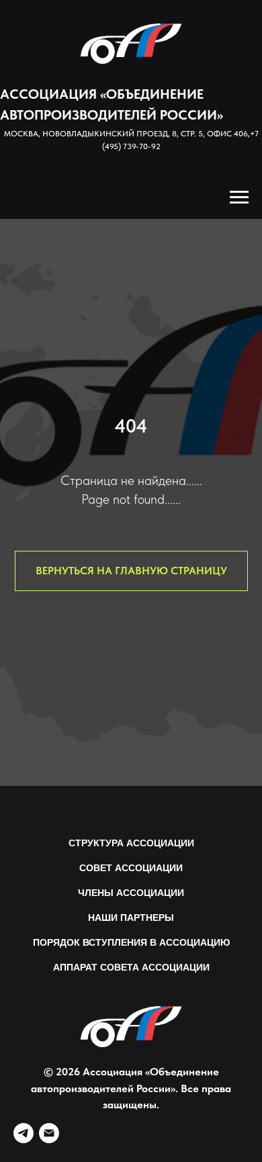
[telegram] (23, 1133)
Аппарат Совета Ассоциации (131, 967)
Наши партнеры (131, 917)
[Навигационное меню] (239, 197)
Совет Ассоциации (131, 867)
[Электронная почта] (49, 1133)
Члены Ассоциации (131, 892)
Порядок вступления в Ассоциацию (131, 942)
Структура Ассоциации (131, 843)
